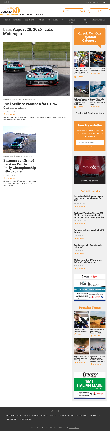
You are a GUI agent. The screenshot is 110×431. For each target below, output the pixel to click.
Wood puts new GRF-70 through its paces (97, 69)
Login (103, 2)
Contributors (10, 415)
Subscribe (35, 415)
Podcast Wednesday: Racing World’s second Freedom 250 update (97, 101)
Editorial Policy (81, 415)
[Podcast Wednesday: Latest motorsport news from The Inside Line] (81, 89)
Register (99, 11)
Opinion (40, 20)
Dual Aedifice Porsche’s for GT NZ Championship (30, 105)
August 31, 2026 (79, 235)
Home (7, 20)
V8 (49, 20)
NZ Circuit (85, 21)
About (19, 415)
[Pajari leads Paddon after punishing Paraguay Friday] (97, 319)
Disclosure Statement (66, 415)
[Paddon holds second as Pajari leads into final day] (81, 346)
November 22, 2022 (9, 111)
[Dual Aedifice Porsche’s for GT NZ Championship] (36, 69)
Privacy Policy (95, 415)
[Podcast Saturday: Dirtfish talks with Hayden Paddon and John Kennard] (81, 59)
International (98, 20)
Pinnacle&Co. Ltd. (74, 428)
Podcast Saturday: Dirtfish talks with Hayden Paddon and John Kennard (81, 71)
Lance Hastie (27, 156)
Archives (44, 415)
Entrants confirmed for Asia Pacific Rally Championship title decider (19, 165)
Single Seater (72, 21)
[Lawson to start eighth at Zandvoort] (81, 319)
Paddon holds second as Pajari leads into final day (81, 358)
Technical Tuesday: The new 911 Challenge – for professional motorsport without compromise (89, 215)
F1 (62, 20)
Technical (29, 20)
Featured (17, 20)
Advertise (53, 415)
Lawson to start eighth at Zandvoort (81, 330)
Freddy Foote (30, 99)
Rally (55, 20)
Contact (27, 415)
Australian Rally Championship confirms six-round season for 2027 (88, 198)
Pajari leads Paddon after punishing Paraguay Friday (97, 331)
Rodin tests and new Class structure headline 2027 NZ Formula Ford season (97, 358)
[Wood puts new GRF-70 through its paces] (97, 59)
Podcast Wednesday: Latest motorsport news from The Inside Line (81, 101)
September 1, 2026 (80, 203)
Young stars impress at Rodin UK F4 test (89, 231)
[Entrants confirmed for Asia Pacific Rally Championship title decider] (19, 139)
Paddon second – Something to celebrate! (88, 246)
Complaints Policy (26, 419)
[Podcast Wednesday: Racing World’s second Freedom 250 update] (97, 89)
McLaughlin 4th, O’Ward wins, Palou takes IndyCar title (88, 261)
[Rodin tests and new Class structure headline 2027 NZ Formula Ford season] (97, 346)
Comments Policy (11, 419)
